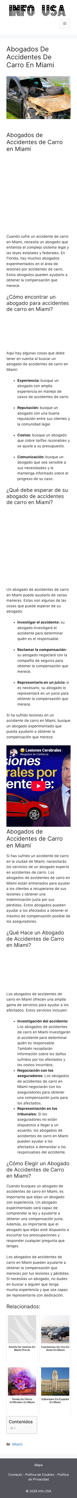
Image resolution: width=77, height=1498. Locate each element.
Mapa (38, 1465)
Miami (17, 1444)
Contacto (15, 1475)
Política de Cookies (39, 1475)
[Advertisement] (38, 195)
